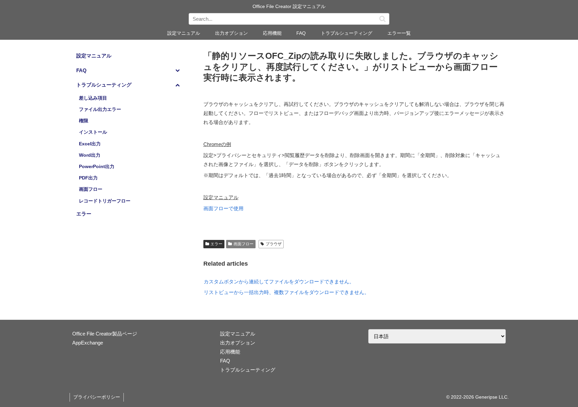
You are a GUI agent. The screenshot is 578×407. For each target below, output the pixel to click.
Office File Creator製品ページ (104, 333)
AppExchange (87, 343)
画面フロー (243, 244)
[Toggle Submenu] (177, 70)
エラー (216, 244)
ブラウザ (274, 244)
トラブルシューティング (247, 370)
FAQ (225, 361)
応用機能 (230, 352)
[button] (382, 19)
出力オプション (237, 343)
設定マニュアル (237, 333)
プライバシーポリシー (96, 397)
